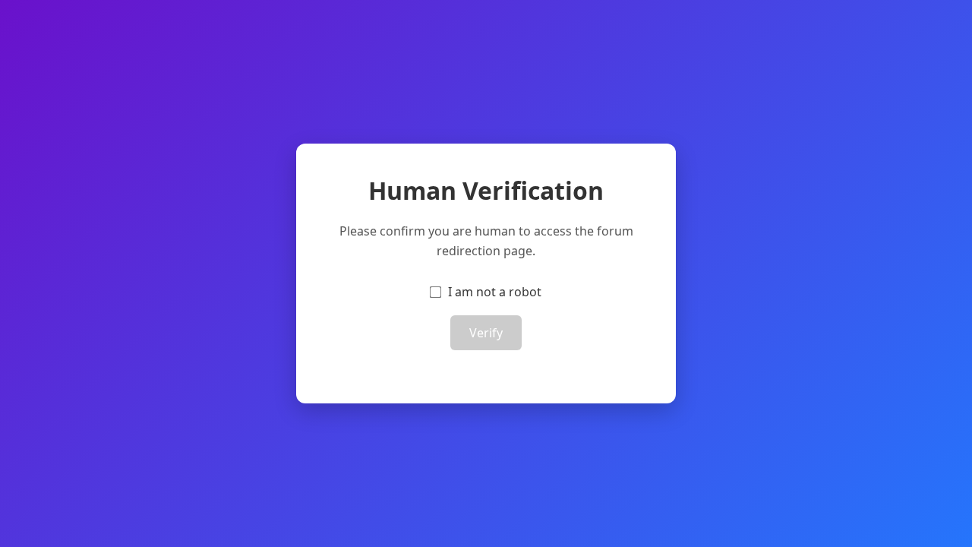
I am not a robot (494, 291)
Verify (486, 332)
